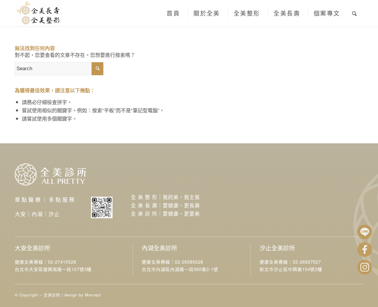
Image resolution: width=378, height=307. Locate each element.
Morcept (93, 295)
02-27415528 (62, 262)
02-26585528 (189, 262)
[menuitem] (172, 13)
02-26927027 (307, 262)
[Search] (354, 13)
